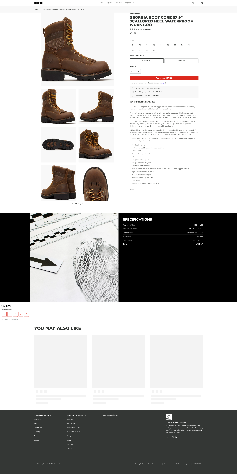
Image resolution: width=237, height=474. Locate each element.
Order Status (38, 427)
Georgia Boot (71, 423)
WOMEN (109, 3)
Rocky (69, 440)
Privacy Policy (139, 464)
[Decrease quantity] (132, 71)
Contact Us (37, 419)
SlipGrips (70, 444)
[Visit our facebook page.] (170, 438)
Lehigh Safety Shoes (74, 427)
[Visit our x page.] (167, 438)
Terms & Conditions (154, 464)
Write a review (147, 29)
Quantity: (133, 66)
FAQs (35, 423)
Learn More (155, 95)
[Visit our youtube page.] (176, 438)
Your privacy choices (110, 415)
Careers (36, 440)
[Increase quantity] (138, 71)
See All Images (77, 204)
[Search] (193, 3)
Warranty (37, 431)
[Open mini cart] (202, 3)
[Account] (197, 3)
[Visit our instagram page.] (173, 438)
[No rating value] (135, 29)
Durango (70, 419)
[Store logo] (38, 3)
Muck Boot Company (74, 431)
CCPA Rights (197, 464)
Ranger (69, 436)
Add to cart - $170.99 (177, 78)
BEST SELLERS (130, 3)
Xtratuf (69, 448)
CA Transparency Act (183, 464)
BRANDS (119, 3)
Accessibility (168, 464)
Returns (36, 436)
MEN (101, 3)
